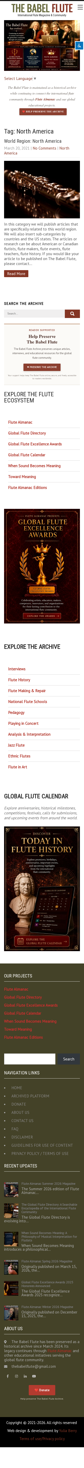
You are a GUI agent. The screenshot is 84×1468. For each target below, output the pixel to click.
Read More (16, 273)
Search (68, 1059)
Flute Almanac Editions (27, 487)
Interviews (16, 668)
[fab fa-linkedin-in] (25, 1376)
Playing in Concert (23, 723)
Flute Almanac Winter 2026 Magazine (47, 1307)
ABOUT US (20, 1112)
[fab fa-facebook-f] (7, 1376)
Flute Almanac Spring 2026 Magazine (46, 1261)
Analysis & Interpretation (29, 734)
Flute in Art (17, 766)
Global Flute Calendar (26, 454)
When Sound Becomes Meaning (34, 465)
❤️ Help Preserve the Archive (43, 111)
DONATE (18, 1104)
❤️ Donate (42, 1390)
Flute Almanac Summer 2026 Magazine (48, 1183)
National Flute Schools (27, 701)
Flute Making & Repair (27, 690)
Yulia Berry (68, 1430)
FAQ (14, 1128)
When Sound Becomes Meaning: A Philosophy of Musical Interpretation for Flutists (49, 1236)
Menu (80, 7)
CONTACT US (22, 1120)
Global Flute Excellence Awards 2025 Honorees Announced (47, 1284)
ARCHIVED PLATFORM (30, 1096)
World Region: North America (33, 141)
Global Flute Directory (27, 433)
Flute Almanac (45, 99)
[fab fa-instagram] (16, 1376)
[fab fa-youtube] (34, 1376)
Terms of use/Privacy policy (42, 1438)
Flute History (19, 679)
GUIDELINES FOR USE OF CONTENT (42, 1145)
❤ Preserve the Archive (42, 367)
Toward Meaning (22, 476)
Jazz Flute (16, 745)
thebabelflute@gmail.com (33, 1366)
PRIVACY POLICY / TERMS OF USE (40, 1153)
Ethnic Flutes (19, 756)
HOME (16, 1087)
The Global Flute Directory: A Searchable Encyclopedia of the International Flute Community (49, 1208)
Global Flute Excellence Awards (35, 443)
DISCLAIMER (22, 1137)
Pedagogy (16, 712)
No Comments (44, 148)
